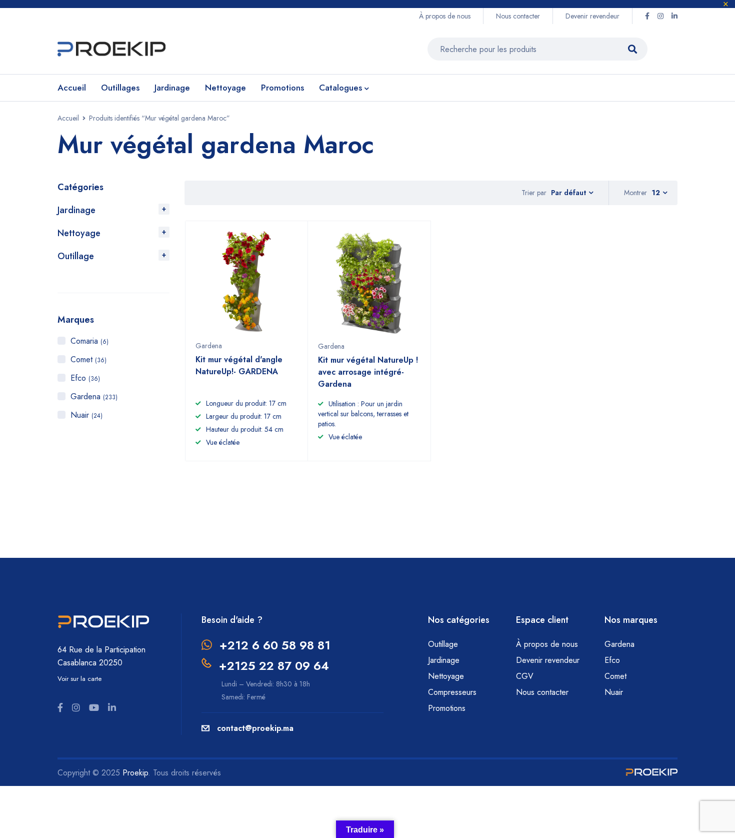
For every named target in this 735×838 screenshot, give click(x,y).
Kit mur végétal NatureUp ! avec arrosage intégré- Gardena (368, 372)
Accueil (68, 118)
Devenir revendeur (593, 16)
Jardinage (77, 210)
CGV (525, 676)
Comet (88, 359)
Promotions (447, 708)
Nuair (86, 415)
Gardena (94, 396)
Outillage (76, 256)
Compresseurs (453, 692)
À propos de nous (444, 16)
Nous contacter (518, 16)
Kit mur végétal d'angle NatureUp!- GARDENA (239, 365)
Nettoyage (79, 233)
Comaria (89, 341)
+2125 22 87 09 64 (274, 665)
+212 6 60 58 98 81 (275, 645)
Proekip (135, 772)
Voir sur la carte (80, 678)
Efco (85, 378)
